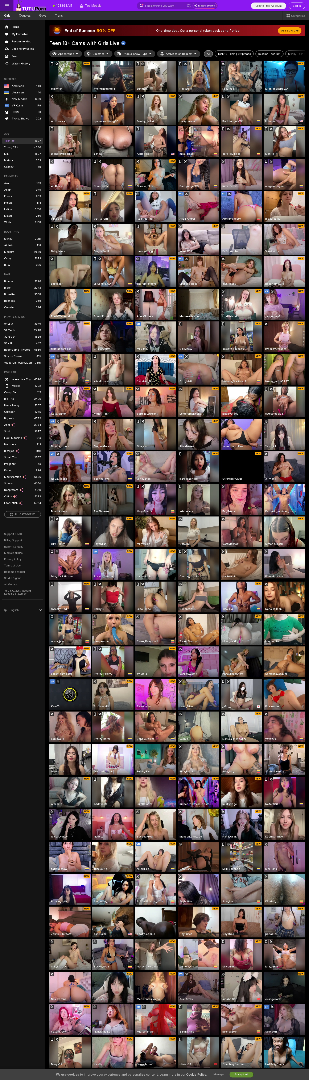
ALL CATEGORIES (25, 514)
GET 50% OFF (289, 30)
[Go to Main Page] (31, 5)
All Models (10, 584)
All (208, 53)
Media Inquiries (13, 553)
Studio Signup (12, 578)
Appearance (66, 53)
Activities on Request (179, 53)
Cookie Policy (196, 1074)
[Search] (189, 6)
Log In (297, 5)
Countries (98, 53)
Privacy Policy (12, 559)
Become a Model (14, 571)
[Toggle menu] (6, 5)
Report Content (13, 546)
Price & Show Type (135, 53)
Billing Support (13, 540)
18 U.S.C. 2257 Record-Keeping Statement (18, 592)
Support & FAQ (13, 534)
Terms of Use (12, 565)
